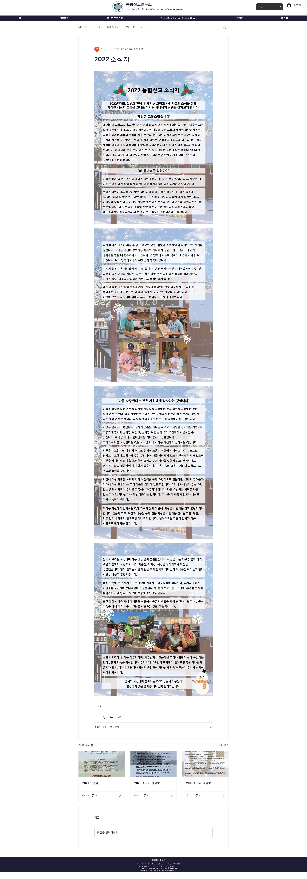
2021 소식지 (90, 783)
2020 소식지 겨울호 (147, 783)
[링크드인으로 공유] (111, 717)
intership (146, 27)
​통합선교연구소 (158, 859)
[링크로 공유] (119, 717)
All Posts (82, 27)
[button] (224, 27)
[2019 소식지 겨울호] (205, 764)
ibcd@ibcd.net (170, 868)
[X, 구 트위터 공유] (103, 717)
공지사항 (130, 27)
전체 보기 (224, 744)
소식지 (97, 27)
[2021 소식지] (102, 764)
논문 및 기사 (113, 27)
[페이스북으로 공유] (95, 717)
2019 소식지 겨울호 (198, 783)
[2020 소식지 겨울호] (153, 764)
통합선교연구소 (139, 4)
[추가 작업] (211, 49)
